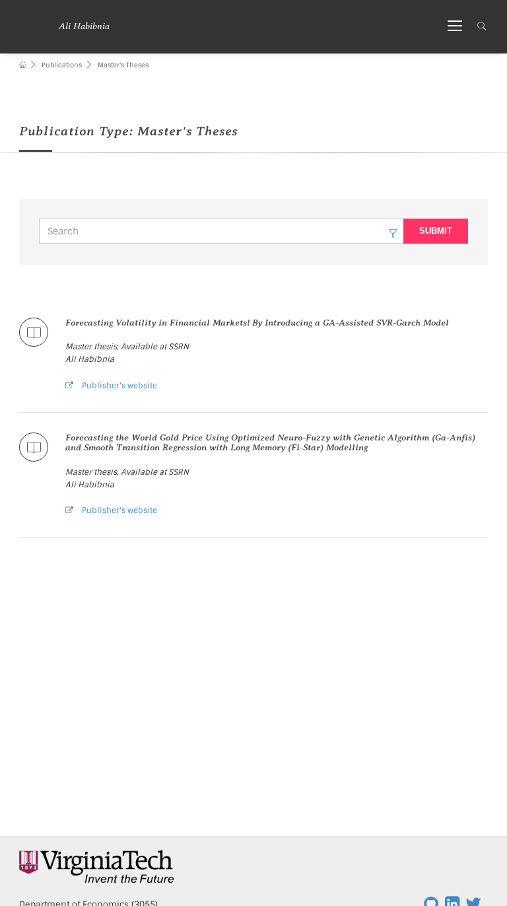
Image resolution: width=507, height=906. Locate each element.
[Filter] (393, 231)
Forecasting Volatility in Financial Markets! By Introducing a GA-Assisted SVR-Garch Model (257, 322)
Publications (62, 65)
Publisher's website (118, 385)
